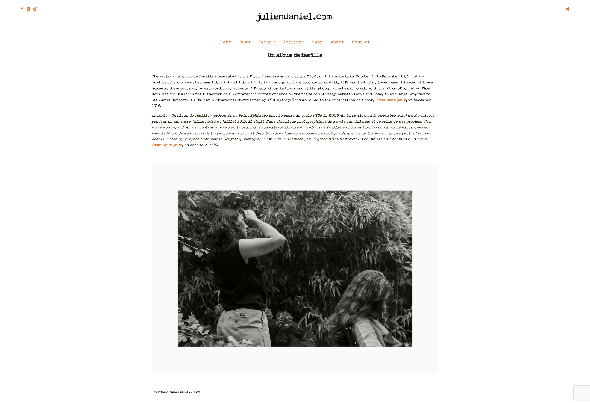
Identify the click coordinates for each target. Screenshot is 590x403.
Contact (361, 42)
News (244, 42)
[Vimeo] (28, 9)
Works (264, 42)
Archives (293, 42)
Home (225, 42)
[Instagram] (35, 9)
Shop (317, 42)
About (337, 42)
